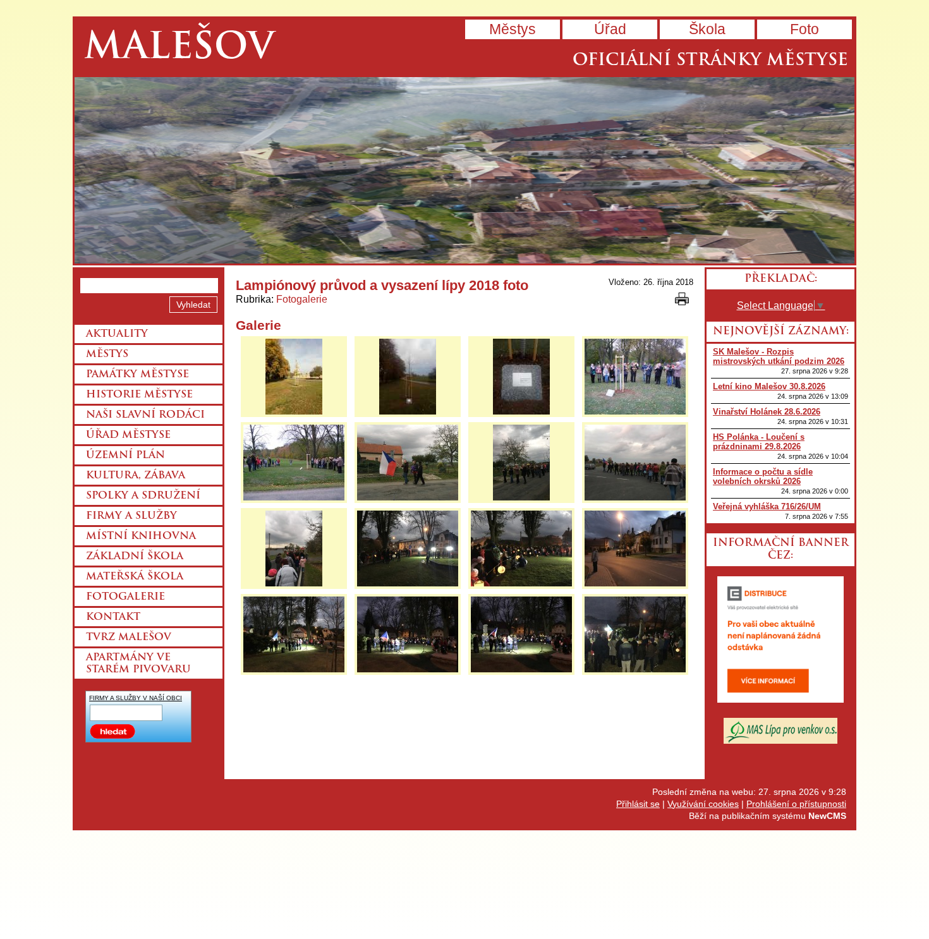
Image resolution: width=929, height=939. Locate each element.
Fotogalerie (301, 299)
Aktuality (117, 334)
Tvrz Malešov (128, 638)
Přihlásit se (638, 804)
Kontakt (113, 617)
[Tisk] (681, 298)
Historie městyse (139, 395)
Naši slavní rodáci (145, 415)
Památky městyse (137, 375)
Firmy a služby (131, 516)
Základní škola (134, 557)
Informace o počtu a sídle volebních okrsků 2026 (763, 476)
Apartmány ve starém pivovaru (138, 664)
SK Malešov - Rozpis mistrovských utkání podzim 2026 (778, 356)
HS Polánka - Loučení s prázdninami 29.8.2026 (759, 441)
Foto (804, 29)
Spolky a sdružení (143, 496)
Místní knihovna (141, 536)
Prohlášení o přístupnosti (796, 804)
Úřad (610, 29)
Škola (707, 29)
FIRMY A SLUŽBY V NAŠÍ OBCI (135, 697)
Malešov (179, 49)
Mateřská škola (134, 577)
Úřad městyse (128, 435)
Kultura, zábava (135, 476)
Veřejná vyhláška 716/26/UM (767, 506)
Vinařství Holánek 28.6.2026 (766, 411)
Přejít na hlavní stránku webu (464, 170)
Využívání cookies (703, 804)
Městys (512, 29)
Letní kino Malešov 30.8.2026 (769, 386)
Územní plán (125, 456)
